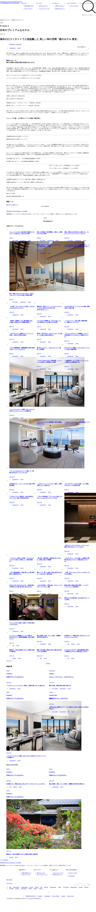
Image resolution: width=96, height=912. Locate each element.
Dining (72, 644)
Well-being (23, 888)
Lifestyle (86, 887)
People (80, 887)
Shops (35, 888)
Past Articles (9, 879)
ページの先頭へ (4, 860)
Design (45, 887)
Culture (40, 888)
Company (39, 896)
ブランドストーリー (42, 874)
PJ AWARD (72, 876)
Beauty (17, 888)
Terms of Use (70, 896)
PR (68, 711)
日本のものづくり (57, 874)
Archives (48, 663)
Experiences (12, 48)
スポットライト (26, 874)
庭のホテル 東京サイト (12, 204)
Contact (63, 896)
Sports (29, 888)
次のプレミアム (41, 873)
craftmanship (24, 887)
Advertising (47, 896)
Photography (73, 887)
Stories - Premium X (16, 44)
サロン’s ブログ (73, 873)
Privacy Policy (55, 896)
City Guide (15, 240)
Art (13, 645)
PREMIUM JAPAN (30, 896)
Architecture (43, 644)
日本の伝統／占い (26, 873)
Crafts (59, 887)
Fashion (11, 888)
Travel (18, 48)
